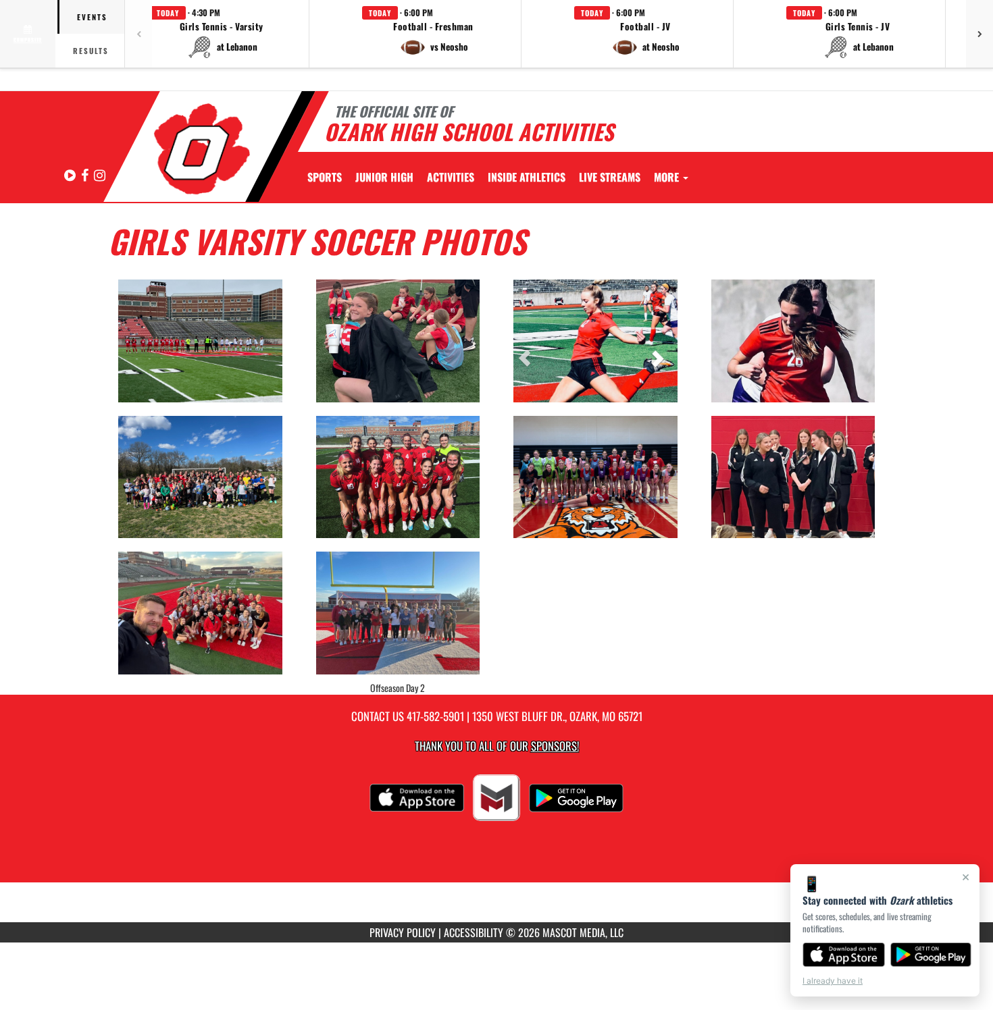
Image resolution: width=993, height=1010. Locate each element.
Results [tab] (91, 50)
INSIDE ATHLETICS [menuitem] (526, 177)
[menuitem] (384, 177)
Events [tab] (92, 16)
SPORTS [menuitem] (324, 177)
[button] (221, 34)
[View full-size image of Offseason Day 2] (398, 613)
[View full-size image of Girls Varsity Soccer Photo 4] (793, 341)
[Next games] (979, 34)
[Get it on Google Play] (931, 954)
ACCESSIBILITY (473, 932)
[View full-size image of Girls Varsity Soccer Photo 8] (793, 477)
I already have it (833, 981)
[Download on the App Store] (844, 954)
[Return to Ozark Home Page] (201, 148)
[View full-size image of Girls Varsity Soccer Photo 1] (200, 341)
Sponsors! (555, 745)
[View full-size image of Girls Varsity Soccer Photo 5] (200, 477)
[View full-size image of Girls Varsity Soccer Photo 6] (398, 477)
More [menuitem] (668, 177)
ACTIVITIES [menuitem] (450, 177)
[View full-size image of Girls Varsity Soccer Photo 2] (398, 341)
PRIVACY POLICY (403, 932)
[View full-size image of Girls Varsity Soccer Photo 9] (200, 613)
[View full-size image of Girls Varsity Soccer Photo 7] (595, 477)
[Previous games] (138, 34)
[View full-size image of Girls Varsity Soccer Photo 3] (595, 341)
